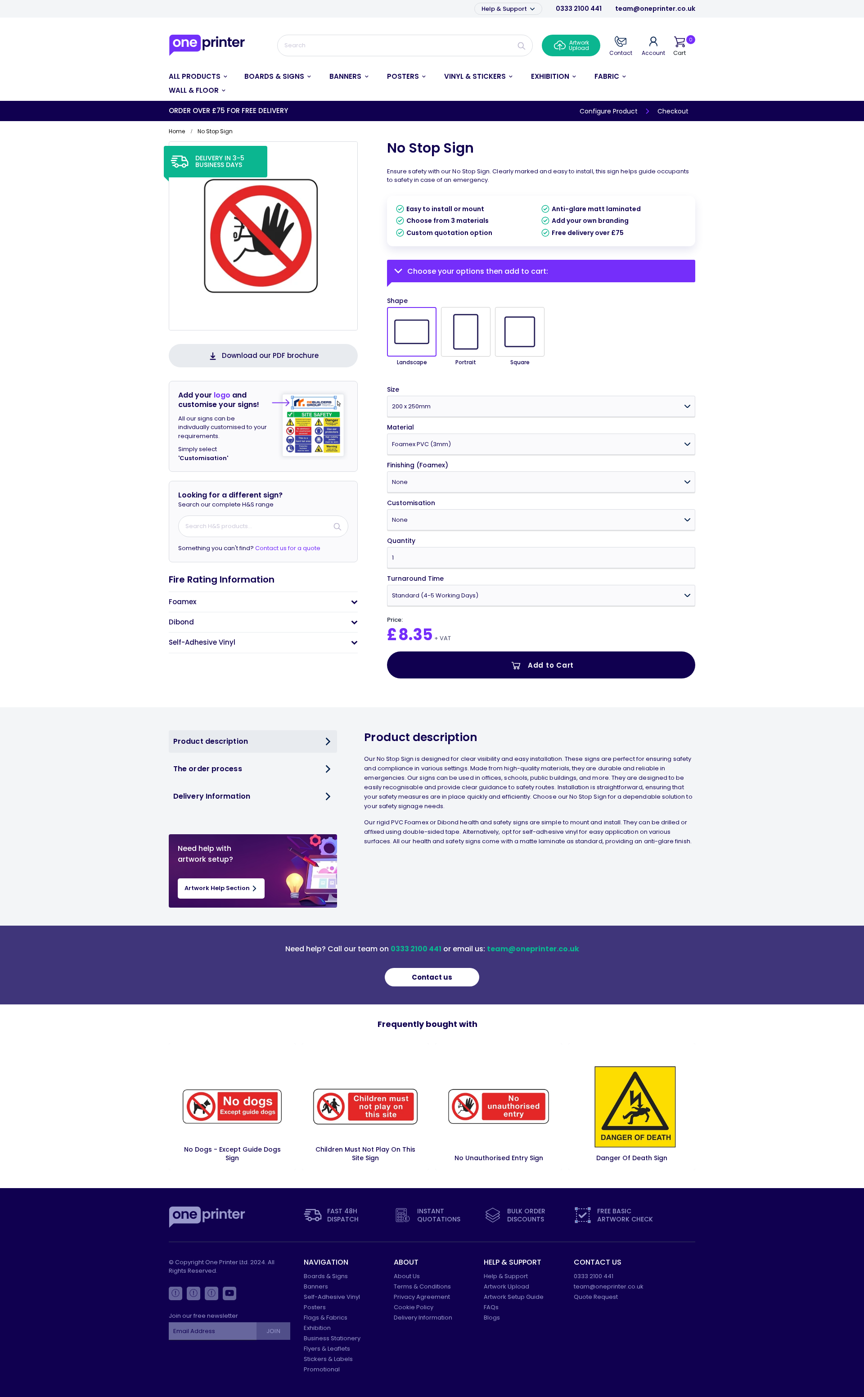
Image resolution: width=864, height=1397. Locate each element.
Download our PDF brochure (270, 355)
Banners (316, 1286)
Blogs (492, 1317)
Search (522, 45)
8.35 (415, 635)
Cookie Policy (413, 1307)
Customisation (411, 503)
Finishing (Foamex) (417, 465)
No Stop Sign (430, 148)
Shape (397, 301)
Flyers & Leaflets (327, 1348)
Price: (395, 620)
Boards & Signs (326, 1276)
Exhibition (317, 1328)
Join (273, 1331)
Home (177, 131)
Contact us (432, 977)
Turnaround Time (415, 578)
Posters (315, 1307)
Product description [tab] (210, 741)
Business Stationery (332, 1338)
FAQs (491, 1307)
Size (393, 389)
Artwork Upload (506, 1286)
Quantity (401, 541)
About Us (407, 1276)
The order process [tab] (207, 769)
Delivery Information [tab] (211, 796)
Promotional (322, 1369)
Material (400, 427)
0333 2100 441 (579, 8)
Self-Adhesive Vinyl (332, 1297)
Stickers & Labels (328, 1359)
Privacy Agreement (422, 1297)
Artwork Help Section (217, 888)
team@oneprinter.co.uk (655, 8)
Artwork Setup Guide (514, 1297)
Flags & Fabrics (325, 1317)
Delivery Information (423, 1317)
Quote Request (596, 1297)
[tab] (263, 602)
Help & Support (505, 9)
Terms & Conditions (422, 1286)
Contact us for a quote (287, 548)
